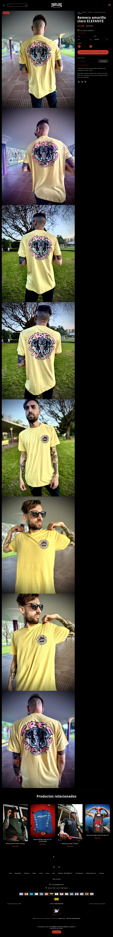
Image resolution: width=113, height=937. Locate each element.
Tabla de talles (57, 879)
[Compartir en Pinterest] (85, 82)
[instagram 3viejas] (54, 867)
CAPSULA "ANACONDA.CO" (65, 873)
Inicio (78, 12)
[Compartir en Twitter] (82, 82)
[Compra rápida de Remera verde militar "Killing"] (15, 837)
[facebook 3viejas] (59, 867)
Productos (27, 873)
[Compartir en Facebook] (78, 82)
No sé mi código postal (82, 65)
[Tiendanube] (57, 904)
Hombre (84, 12)
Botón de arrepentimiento (73, 918)
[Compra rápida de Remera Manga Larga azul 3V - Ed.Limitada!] (43, 833)
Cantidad (79, 43)
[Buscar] (26, 5)
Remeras (90, 12)
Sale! (53, 873)
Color (94, 36)
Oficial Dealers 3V (91, 873)
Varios (47, 873)
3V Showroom (79, 873)
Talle (78, 36)
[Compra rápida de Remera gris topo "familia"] (70, 837)
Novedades (18, 873)
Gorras (41, 873)
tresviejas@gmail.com (58, 884)
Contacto (101, 873)
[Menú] (4, 5)
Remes (34, 873)
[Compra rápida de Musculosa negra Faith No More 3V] (97, 829)
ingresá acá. (61, 918)
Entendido (56, 932)
